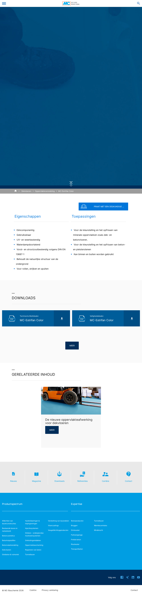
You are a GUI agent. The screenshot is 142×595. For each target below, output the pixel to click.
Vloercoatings (53, 525)
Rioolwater (75, 544)
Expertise (76, 503)
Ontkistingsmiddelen (33, 540)
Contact (134, 590)
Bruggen (74, 525)
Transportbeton (77, 549)
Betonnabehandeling (10, 545)
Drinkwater (75, 530)
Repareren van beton (33, 550)
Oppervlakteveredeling (45, 191)
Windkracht (98, 530)
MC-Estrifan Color (66, 191)
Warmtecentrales (100, 525)
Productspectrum (12, 503)
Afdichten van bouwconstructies (9, 522)
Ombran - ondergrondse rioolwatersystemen (34, 534)
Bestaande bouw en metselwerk (9, 529)
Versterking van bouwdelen (58, 521)
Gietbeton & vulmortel (10, 554)
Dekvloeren (26, 191)
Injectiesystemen (31, 528)
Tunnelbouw (30, 554)
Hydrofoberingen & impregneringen (32, 522)
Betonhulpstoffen (8, 540)
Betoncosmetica (8, 536)
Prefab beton (76, 540)
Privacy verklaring (50, 590)
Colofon (33, 590)
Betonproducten (77, 521)
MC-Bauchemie (71, 3)
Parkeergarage (77, 535)
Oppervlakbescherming (34, 545)
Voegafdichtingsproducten (58, 530)
